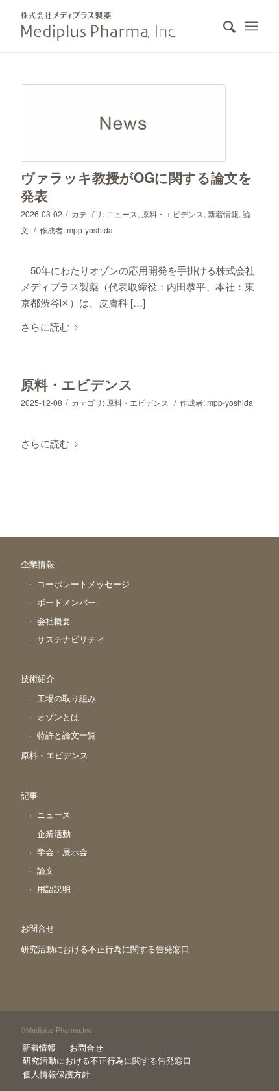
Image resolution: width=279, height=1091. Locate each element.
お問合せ (38, 928)
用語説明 (54, 888)
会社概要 (54, 621)
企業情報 (38, 563)
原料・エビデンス (172, 213)
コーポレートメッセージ (83, 584)
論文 (45, 870)
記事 (29, 795)
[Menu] (251, 25)
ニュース (122, 213)
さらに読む (45, 326)
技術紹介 (38, 678)
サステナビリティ (70, 639)
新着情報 (223, 213)
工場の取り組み (66, 698)
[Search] (223, 26)
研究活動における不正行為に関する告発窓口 (105, 949)
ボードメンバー (66, 602)
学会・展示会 (62, 851)
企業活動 (54, 833)
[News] (123, 123)
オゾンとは (58, 716)
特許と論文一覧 (66, 735)
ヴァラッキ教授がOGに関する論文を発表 (136, 185)
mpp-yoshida (90, 229)
